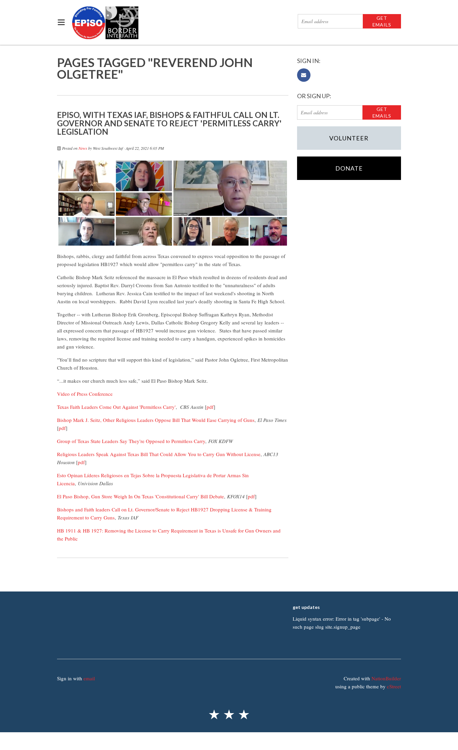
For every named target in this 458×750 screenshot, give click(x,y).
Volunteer (348, 138)
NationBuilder (386, 678)
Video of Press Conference (85, 393)
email (89, 678)
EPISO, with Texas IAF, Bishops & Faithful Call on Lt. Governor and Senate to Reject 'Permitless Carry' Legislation (169, 123)
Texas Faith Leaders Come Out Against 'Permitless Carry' (116, 406)
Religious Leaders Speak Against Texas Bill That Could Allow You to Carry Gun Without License (159, 454)
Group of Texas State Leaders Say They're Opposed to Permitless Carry (131, 441)
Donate (349, 168)
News (82, 148)
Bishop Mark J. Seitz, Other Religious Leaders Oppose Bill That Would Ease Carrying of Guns (155, 420)
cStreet (394, 686)
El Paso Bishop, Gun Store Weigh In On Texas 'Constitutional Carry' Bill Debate (140, 496)
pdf (210, 406)
